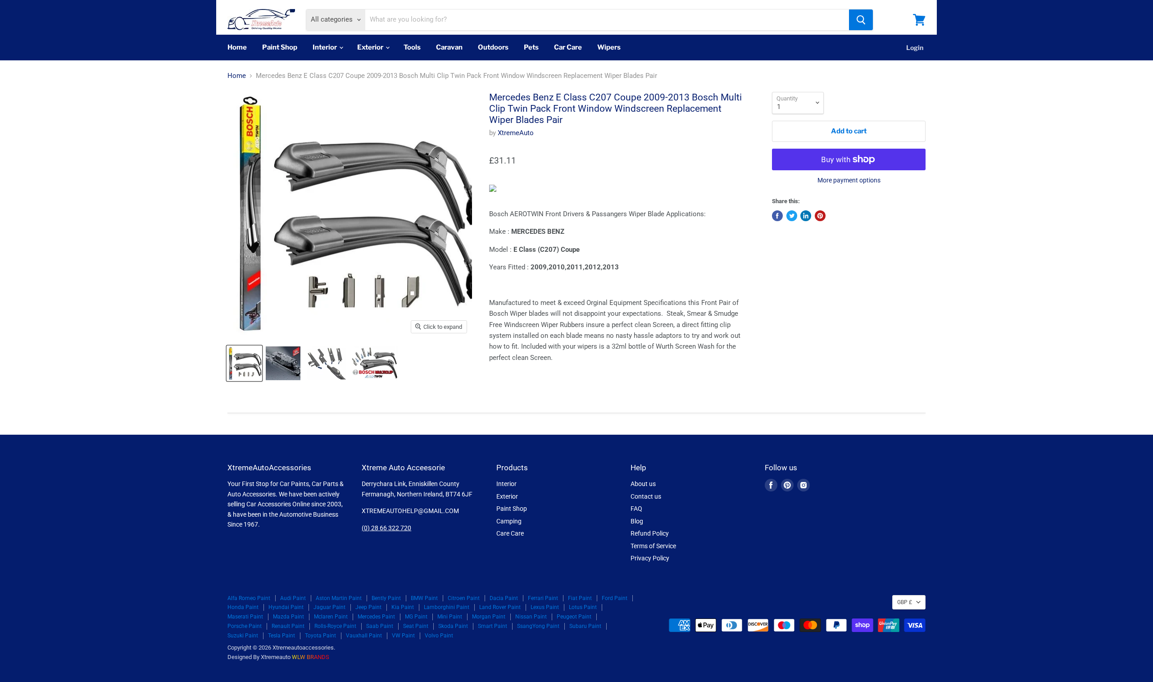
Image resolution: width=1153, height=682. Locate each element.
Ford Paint (614, 598)
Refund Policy (650, 533)
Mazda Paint (288, 617)
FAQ (636, 508)
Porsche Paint (244, 626)
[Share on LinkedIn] (805, 215)
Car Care (568, 47)
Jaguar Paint (329, 607)
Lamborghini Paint (446, 607)
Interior (325, 47)
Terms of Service (653, 546)
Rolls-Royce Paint (335, 626)
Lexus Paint (545, 607)
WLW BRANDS (310, 657)
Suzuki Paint (242, 635)
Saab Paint (379, 626)
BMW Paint (424, 598)
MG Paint (416, 617)
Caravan (449, 47)
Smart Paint (492, 626)
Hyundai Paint (286, 607)
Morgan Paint (488, 617)
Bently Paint (386, 598)
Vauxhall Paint (364, 635)
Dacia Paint (504, 598)
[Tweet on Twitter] (791, 215)
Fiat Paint (580, 598)
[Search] (861, 19)
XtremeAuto (516, 133)
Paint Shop (279, 47)
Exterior (371, 47)
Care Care (510, 533)
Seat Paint (415, 626)
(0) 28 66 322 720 (386, 528)
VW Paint (403, 635)
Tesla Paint (281, 635)
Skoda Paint (453, 626)
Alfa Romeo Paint (248, 598)
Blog (637, 521)
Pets (531, 47)
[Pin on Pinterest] (820, 215)
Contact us (646, 496)
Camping (509, 521)
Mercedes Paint (376, 617)
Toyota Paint (320, 635)
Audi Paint (293, 598)
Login (914, 47)
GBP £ (904, 602)
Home (237, 47)
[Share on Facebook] (777, 215)
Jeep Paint (368, 607)
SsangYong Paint (538, 626)
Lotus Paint (583, 607)
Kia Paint (402, 607)
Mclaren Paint (331, 617)
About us (643, 483)
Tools (412, 47)
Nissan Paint (531, 617)
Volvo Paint (439, 635)
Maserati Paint (245, 617)
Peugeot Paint (574, 617)
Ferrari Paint (543, 598)
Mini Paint (449, 617)
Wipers (609, 47)
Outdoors (493, 47)
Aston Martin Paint (339, 598)
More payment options (849, 180)
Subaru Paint (585, 626)
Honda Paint (243, 607)
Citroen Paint (464, 598)
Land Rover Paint (500, 607)
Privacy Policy (650, 558)
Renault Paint (288, 626)
